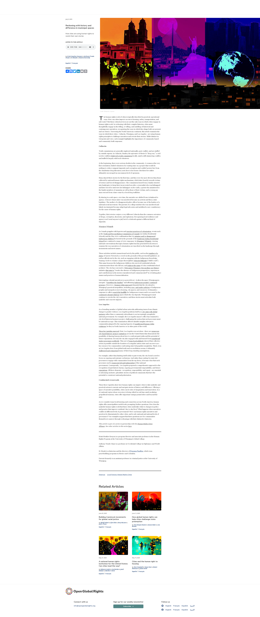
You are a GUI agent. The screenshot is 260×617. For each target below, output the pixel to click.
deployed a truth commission (121, 156)
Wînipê (147, 241)
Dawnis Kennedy (84, 58)
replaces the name (133, 266)
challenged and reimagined (109, 351)
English (168, 606)
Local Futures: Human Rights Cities (119, 474)
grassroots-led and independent (123, 363)
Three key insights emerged (109, 331)
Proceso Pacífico (136, 451)
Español (68, 63)
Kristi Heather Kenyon (74, 56)
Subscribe (127, 606)
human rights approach (123, 285)
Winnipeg (102, 227)
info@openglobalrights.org (84, 606)
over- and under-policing (140, 287)
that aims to (110, 270)
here (130, 426)
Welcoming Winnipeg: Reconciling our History (141, 268)
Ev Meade (74, 58)
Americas (102, 474)
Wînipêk (110, 227)
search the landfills (119, 292)
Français (75, 63)
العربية (192, 606)
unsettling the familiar (115, 283)
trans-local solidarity (136, 341)
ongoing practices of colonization (138, 231)
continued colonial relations (109, 295)
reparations (103, 370)
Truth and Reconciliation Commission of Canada (121, 234)
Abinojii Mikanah (140, 261)
